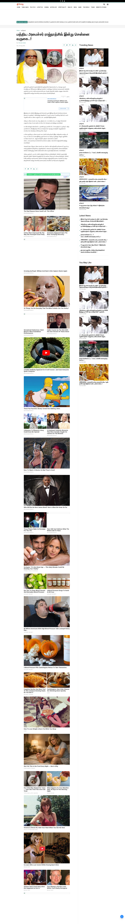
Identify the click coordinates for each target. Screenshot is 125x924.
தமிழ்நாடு (23, 30)
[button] (107, 4)
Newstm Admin (22, 42)
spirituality (62, 7)
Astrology (53, 7)
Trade (93, 7)
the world (86, 7)
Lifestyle (40, 7)
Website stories (101, 7)
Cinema (46, 7)
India (75, 7)
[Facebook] (60, 1)
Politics (32, 7)
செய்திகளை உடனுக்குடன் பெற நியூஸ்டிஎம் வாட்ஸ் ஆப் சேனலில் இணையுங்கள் (43, 174)
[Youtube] (64, 1)
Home (18, 7)
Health (70, 7)
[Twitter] (62, 1)
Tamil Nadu (25, 7)
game (79, 7)
